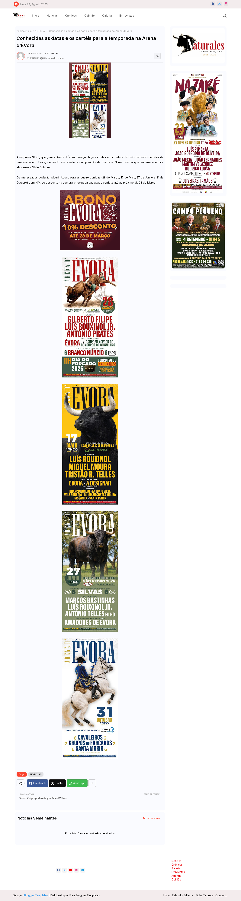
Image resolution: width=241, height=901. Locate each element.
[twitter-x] (219, 4)
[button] (224, 15)
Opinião (89, 15)
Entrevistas (126, 15)
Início (35, 15)
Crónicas (71, 15)
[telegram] (82, 870)
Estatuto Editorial (183, 895)
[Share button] (92, 783)
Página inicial (24, 30)
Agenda (176, 875)
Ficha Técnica (204, 895)
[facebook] (212, 4)
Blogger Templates (36, 895)
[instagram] (226, 4)
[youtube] (70, 870)
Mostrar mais (151, 818)
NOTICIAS (40, 30)
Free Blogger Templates (84, 895)
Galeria (107, 15)
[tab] (35, 15)
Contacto (221, 895)
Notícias (52, 15)
